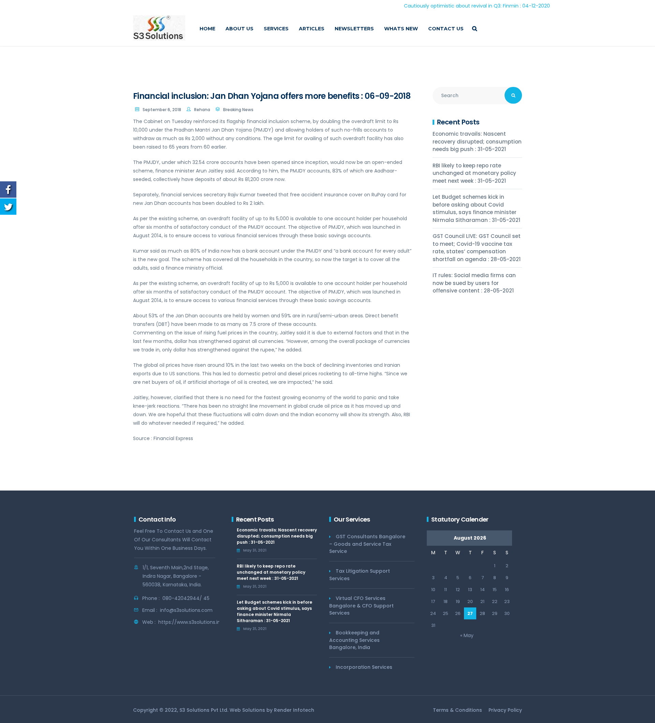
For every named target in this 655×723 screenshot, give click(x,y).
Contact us (446, 29)
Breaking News (238, 109)
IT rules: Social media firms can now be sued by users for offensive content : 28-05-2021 (474, 283)
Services (276, 29)
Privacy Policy (505, 710)
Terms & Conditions (457, 710)
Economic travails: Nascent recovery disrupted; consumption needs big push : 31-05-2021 (477, 141)
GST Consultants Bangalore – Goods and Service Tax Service (367, 544)
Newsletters (354, 29)
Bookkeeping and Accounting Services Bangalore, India (354, 640)
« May (467, 635)
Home (207, 29)
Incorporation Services (364, 667)
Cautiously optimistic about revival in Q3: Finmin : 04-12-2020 (454, 5)
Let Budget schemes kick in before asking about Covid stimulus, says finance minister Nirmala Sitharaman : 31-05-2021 (476, 208)
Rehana (202, 109)
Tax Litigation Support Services (359, 575)
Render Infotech (294, 710)
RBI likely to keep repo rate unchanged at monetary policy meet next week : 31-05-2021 (474, 173)
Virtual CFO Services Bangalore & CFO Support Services (361, 605)
